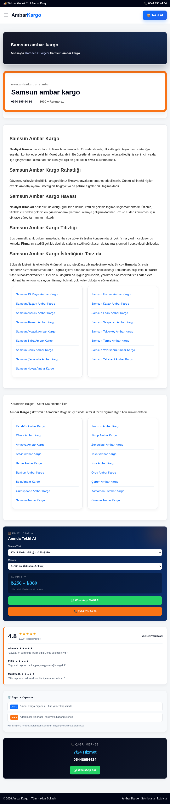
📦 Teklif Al (155, 15)
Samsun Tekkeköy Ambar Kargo (112, 331)
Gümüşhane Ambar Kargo (33, 491)
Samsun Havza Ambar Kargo (35, 368)
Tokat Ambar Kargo (104, 454)
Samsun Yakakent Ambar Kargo (112, 359)
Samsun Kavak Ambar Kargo (110, 303)
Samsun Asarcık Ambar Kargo (35, 313)
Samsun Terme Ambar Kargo (110, 340)
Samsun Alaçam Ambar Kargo (35, 303)
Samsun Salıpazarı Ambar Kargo (112, 322)
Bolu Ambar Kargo (28, 481)
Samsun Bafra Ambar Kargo (34, 340)
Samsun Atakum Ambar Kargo (35, 322)
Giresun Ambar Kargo (105, 500)
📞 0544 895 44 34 (155, 3)
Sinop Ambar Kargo (104, 435)
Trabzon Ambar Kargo (105, 426)
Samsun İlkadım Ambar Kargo (111, 294)
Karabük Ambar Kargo (30, 426)
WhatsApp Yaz (87, 770)
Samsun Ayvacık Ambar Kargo (36, 331)
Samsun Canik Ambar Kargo (34, 350)
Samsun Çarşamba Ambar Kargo (37, 359)
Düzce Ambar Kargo (29, 435)
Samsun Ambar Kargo (30, 500)
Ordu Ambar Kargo (103, 472)
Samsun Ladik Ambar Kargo (109, 313)
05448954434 (85, 759)
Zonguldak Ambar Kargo (107, 444)
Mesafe (12, 560)
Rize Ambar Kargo (103, 463)
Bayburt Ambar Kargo (30, 472)
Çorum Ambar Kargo (104, 481)
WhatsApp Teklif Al (87, 600)
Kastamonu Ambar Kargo (107, 491)
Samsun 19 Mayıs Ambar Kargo (37, 294)
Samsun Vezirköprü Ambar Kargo (113, 350)
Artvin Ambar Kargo (28, 454)
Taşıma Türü (15, 546)
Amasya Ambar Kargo (30, 444)
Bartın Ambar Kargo (29, 463)
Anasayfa (17, 53)
